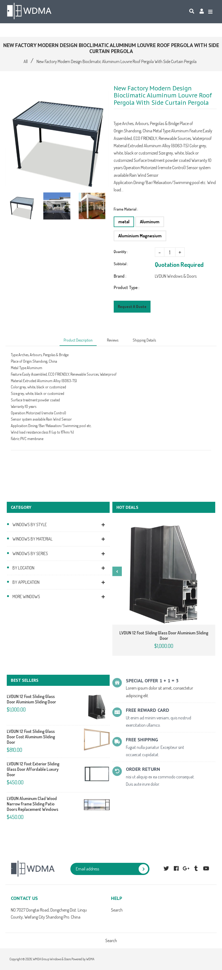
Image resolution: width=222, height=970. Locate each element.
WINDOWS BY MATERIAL (32, 539)
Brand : (120, 276)
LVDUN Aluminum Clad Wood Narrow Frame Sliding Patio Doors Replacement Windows (32, 804)
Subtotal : (121, 263)
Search (117, 910)
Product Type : (126, 287)
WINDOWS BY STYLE (29, 524)
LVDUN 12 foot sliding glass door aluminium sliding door (163, 635)
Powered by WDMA (82, 959)
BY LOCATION (23, 568)
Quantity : (121, 251)
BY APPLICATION (26, 582)
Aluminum (149, 221)
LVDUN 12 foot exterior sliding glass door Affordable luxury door (33, 769)
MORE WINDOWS (26, 596)
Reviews (112, 340)
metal (123, 221)
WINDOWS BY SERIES (30, 553)
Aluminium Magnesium (140, 235)
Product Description (78, 340)
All (26, 61)
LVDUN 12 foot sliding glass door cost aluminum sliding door (31, 737)
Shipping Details (144, 340)
